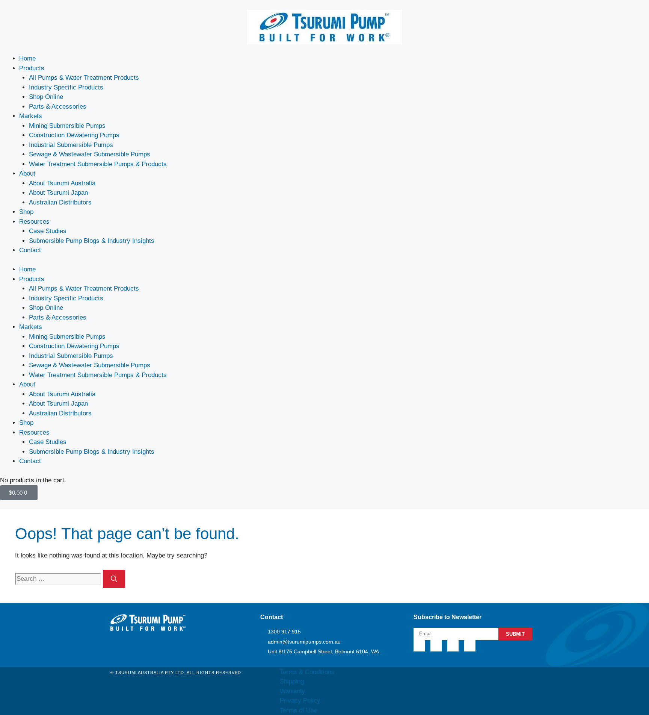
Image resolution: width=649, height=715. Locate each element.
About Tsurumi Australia (62, 183)
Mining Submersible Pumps (67, 125)
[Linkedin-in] (419, 645)
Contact (30, 250)
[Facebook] (436, 645)
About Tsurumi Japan (58, 192)
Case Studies (47, 231)
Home (27, 58)
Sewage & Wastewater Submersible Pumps (89, 154)
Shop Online (46, 96)
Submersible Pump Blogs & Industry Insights (91, 240)
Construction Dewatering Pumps (74, 135)
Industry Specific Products (66, 87)
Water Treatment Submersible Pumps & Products (98, 164)
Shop (26, 211)
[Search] (114, 579)
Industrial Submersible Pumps (71, 144)
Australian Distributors (60, 202)
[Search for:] (59, 578)
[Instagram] (453, 645)
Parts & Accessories (57, 106)
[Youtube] (469, 645)
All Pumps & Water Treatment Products (84, 77)
